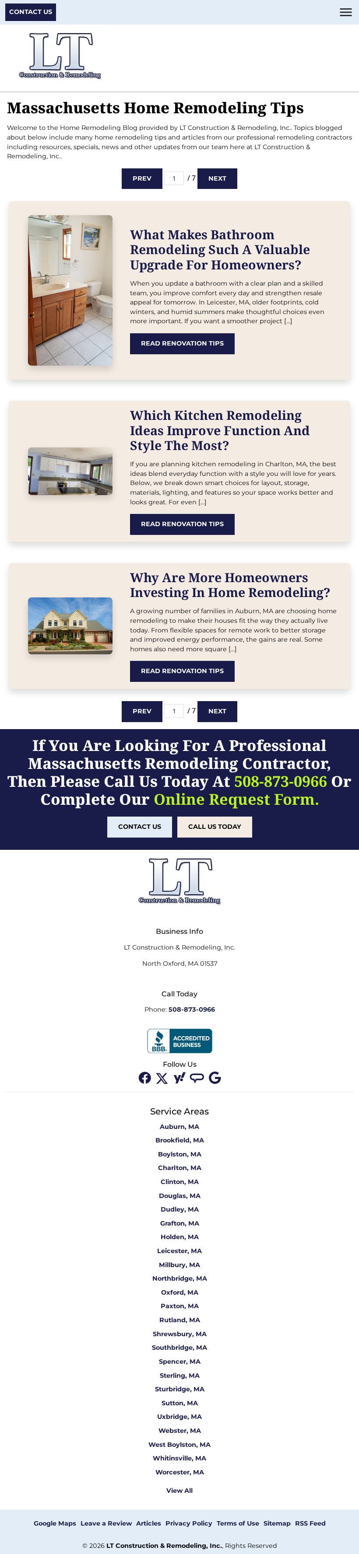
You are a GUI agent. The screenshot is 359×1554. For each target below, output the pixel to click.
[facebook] (145, 1078)
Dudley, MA (180, 1209)
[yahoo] (180, 1078)
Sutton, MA (180, 1403)
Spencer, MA (180, 1361)
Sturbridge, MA (179, 1389)
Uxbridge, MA (179, 1417)
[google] (214, 1078)
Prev (142, 178)
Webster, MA (179, 1431)
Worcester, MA (179, 1472)
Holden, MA (180, 1237)
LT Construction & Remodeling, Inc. (164, 1546)
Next (217, 178)
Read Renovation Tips (182, 343)
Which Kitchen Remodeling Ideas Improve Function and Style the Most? (220, 430)
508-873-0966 (280, 781)
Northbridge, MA (179, 1278)
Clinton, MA (180, 1182)
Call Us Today (214, 827)
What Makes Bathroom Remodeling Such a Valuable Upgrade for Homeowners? (220, 249)
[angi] (198, 1078)
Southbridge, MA (179, 1347)
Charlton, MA (179, 1168)
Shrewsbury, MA (180, 1334)
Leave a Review (106, 1523)
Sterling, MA (180, 1375)
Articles (148, 1523)
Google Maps (55, 1523)
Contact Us (30, 12)
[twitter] (163, 1078)
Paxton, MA (180, 1306)
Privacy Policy (188, 1523)
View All (179, 1491)
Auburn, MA (179, 1127)
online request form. (236, 799)
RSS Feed (310, 1523)
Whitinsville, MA (179, 1458)
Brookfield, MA (179, 1140)
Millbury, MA (179, 1265)
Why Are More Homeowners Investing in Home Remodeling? (230, 585)
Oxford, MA (179, 1292)
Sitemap (277, 1523)
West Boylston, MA (179, 1445)
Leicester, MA (179, 1251)
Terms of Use (238, 1523)
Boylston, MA (179, 1154)
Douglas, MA (180, 1196)
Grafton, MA (179, 1223)
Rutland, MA (179, 1320)
